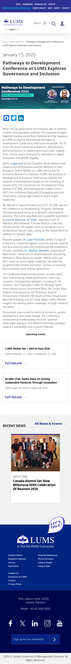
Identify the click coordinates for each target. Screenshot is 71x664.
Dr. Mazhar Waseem (36, 250)
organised (16, 163)
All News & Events (48, 423)
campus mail (44, 566)
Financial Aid (41, 4)
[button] (53, 23)
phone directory (46, 558)
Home (5, 41)
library (11, 562)
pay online (13, 566)
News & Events (17, 41)
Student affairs (15, 555)
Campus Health (39, 8)
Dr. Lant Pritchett (33, 239)
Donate (51, 4)
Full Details (13, 363)
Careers (11, 580)
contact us (13, 573)
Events (57, 8)
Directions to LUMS (17, 576)
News (50, 8)
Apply (18, 4)
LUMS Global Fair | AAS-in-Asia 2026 (27, 348)
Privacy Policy (14, 584)
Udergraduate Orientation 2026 (16, 8)
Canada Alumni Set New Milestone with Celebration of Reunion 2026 (34, 485)
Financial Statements (47, 555)
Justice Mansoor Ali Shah (21, 219)
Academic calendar (17, 558)
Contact (65, 8)
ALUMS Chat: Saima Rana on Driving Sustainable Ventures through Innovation (31, 380)
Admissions (28, 4)
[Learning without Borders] (12, 29)
